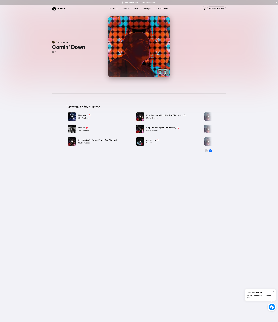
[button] (276, 2)
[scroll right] (210, 150)
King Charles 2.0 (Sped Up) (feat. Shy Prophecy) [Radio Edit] (170, 115)
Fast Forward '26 (162, 9)
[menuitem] (114, 8)
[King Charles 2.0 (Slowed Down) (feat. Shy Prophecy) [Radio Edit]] (99, 141)
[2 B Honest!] (208, 129)
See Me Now (151, 140)
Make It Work (83, 115)
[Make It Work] (99, 116)
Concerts (126, 9)
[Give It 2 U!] (208, 141)
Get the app (114, 9)
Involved (81, 128)
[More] (128, 116)
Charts (136, 9)
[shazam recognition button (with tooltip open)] (272, 307)
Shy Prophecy (83, 118)
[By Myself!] (208, 116)
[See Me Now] (167, 141)
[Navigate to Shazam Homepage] (58, 9)
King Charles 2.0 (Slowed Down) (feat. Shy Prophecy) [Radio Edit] (104, 140)
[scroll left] (206, 150)
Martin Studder (84, 143)
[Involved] (99, 129)
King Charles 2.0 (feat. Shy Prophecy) (161, 128)
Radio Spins (147, 9)
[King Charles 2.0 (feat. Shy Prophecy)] (167, 129)
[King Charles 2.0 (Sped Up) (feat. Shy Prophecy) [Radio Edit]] (167, 116)
